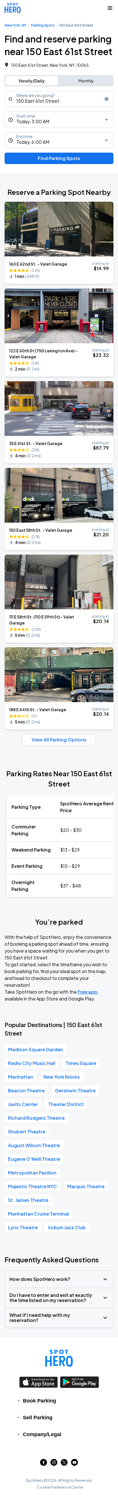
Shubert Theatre (26, 1132)
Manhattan (20, 1077)
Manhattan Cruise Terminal (38, 1214)
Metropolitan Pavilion (32, 1173)
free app (87, 992)
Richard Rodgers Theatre (36, 1118)
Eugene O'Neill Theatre (34, 1159)
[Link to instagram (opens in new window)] (53, 1464)
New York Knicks (62, 1077)
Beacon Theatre (26, 1090)
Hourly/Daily (32, 80)
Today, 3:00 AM (32, 121)
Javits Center (23, 1104)
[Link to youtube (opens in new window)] (74, 1464)
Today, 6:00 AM (32, 142)
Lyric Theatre (23, 1227)
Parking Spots (43, 25)
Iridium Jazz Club (67, 1227)
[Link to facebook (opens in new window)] (43, 1464)
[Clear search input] (106, 99)
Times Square (81, 1063)
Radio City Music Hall (31, 1063)
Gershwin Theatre (75, 1090)
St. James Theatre (28, 1200)
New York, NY (15, 25)
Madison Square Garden (35, 1049)
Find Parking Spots (59, 158)
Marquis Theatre (86, 1186)
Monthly (86, 80)
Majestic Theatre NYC (32, 1186)
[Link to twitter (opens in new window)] (64, 1464)
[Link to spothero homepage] (59, 1358)
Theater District (66, 1104)
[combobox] (59, 99)
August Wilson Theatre (34, 1145)
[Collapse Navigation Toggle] (110, 8)
